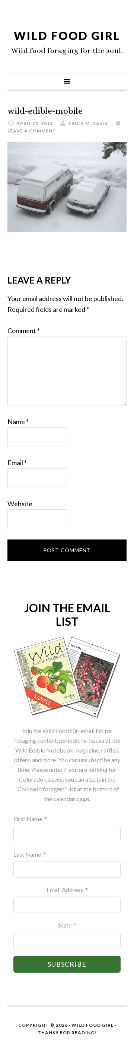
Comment (23, 330)
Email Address (65, 889)
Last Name (27, 854)
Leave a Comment (31, 131)
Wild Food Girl (67, 35)
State (64, 925)
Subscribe (67, 964)
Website (19, 504)
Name (18, 421)
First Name (27, 818)
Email (17, 463)
